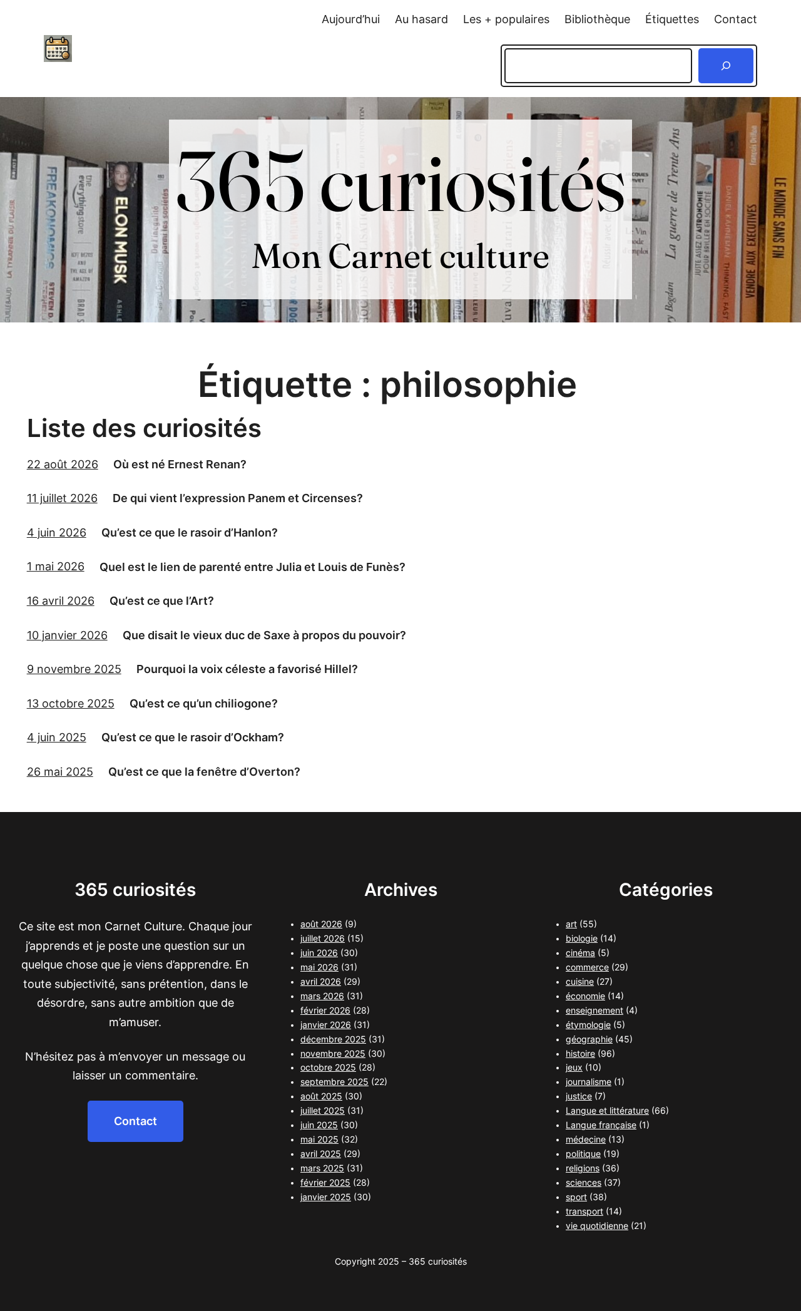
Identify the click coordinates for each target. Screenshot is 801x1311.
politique (583, 1154)
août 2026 (321, 924)
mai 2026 (319, 967)
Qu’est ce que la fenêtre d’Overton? (204, 771)
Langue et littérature (607, 1111)
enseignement (594, 1010)
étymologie (588, 1025)
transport (584, 1211)
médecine (586, 1139)
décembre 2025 (333, 1039)
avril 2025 (320, 1154)
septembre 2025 (334, 1082)
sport (576, 1197)
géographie (589, 1039)
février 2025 (325, 1183)
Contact (135, 1121)
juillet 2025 (322, 1111)
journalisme (588, 1082)
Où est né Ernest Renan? (180, 464)
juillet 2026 (322, 938)
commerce (587, 967)
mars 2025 (322, 1168)
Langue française (601, 1125)
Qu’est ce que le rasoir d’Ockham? (192, 737)
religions (582, 1168)
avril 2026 (320, 982)
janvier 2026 (325, 1025)
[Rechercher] (725, 65)
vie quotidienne (597, 1226)
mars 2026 (322, 996)
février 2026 (325, 1010)
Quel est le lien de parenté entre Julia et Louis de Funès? (252, 566)
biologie (582, 938)
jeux (574, 1067)
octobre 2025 (328, 1067)
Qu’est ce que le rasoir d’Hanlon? (189, 532)
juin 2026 (319, 953)
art (571, 924)
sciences (583, 1183)
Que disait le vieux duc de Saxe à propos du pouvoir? (264, 635)
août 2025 (321, 1096)
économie (585, 996)
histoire (580, 1054)
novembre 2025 (332, 1054)
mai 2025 (319, 1139)
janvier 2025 (325, 1197)
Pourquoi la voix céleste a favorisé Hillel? (247, 669)
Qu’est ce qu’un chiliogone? (204, 703)
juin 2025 (319, 1125)
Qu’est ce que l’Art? (162, 600)
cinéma (580, 953)
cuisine (580, 982)
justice (579, 1096)
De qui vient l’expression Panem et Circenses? (238, 498)
